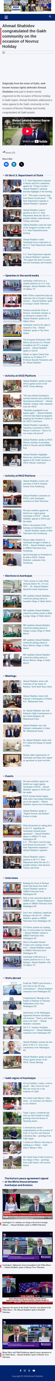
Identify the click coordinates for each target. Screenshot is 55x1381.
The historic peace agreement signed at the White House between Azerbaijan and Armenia (26, 1182)
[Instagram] (25, 1370)
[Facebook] (21, 1370)
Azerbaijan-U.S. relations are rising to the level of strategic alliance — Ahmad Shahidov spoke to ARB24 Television (25, 1223)
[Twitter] (29, 1370)
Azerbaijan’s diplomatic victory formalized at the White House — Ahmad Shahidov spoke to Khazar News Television (26, 1266)
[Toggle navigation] (6, 17)
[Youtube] (33, 1370)
